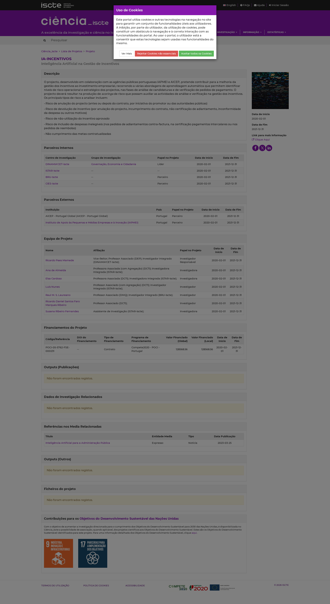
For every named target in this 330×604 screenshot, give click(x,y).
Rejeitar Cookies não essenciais (156, 53)
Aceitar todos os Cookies (196, 53)
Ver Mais (127, 53)
